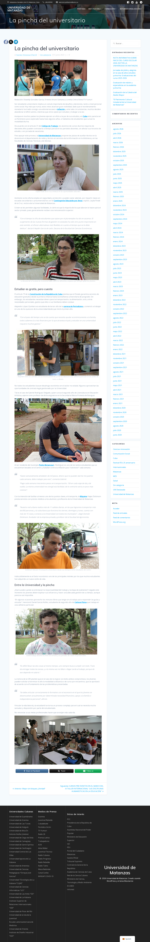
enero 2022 (117, 349)
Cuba (115, 458)
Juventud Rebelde (45, 820)
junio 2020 (117, 435)
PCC (68, 819)
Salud (115, 481)
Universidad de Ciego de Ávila (21, 837)
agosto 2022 (118, 318)
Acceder (116, 508)
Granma (41, 816)
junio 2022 (117, 327)
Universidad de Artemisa (19, 866)
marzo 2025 (118, 192)
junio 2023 (117, 273)
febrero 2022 (118, 345)
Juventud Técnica (45, 852)
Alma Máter (43, 848)
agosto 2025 (118, 169)
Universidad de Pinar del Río (20, 911)
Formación (110, 9)
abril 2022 (117, 336)
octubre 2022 (118, 309)
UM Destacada (119, 489)
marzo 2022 (118, 340)
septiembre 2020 (120, 421)
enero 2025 (117, 201)
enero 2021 (117, 403)
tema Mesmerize (126, 881)
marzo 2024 (118, 232)
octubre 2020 (118, 417)
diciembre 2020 (119, 408)
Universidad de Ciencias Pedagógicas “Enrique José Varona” (20, 872)
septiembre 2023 (120, 259)
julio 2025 (117, 174)
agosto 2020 (118, 426)
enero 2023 (117, 295)
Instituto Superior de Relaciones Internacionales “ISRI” (20, 904)
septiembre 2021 (120, 367)
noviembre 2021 (119, 358)
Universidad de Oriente (18, 929)
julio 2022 (117, 322)
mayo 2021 (117, 385)
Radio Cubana (44, 855)
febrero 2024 (118, 237)
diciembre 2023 (119, 246)
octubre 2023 (118, 255)
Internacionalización (130, 9)
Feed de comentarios (121, 517)
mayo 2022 (117, 331)
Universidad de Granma (18, 820)
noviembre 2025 (119, 156)
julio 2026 (117, 133)
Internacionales (119, 467)
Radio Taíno (43, 866)
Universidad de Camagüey (20, 841)
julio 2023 (117, 268)
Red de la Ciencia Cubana (77, 875)
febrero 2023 (118, 291)
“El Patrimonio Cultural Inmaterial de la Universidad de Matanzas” (124, 102)
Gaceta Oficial (72, 858)
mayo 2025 (117, 183)
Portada (81, 9)
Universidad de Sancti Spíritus (21, 844)
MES (115, 476)
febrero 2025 (118, 196)
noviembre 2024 (119, 210)
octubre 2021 (118, 363)
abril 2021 (117, 390)
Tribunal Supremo (74, 861)
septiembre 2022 (120, 313)
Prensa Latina (44, 837)
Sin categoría (45, 55)
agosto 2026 (118, 129)
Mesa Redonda (44, 869)
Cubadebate (43, 823)
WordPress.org (119, 522)
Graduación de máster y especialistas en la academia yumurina (124, 85)
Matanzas (117, 472)
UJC (68, 844)
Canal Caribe (43, 873)
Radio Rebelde (44, 862)
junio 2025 (117, 178)
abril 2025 (117, 187)
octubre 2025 (118, 160)
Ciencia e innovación (121, 449)
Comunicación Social (121, 454)
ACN (40, 844)
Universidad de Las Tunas (19, 823)
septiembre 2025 (120, 165)
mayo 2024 (117, 223)
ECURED (70, 886)
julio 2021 (117, 376)
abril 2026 (117, 138)
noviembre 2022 (119, 304)
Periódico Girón (44, 827)
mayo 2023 (117, 277)
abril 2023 (117, 282)
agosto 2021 (118, 372)
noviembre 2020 (119, 412)
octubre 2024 (118, 214)
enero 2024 (117, 241)
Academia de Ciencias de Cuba (79, 872)
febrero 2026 (118, 147)
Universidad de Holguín (18, 827)
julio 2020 (117, 430)
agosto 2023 (118, 264)
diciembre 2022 (119, 300)
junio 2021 (117, 381)
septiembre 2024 (120, 219)
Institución (94, 9)
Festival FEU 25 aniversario (124, 463)
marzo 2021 (118, 394)
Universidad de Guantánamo (21, 816)
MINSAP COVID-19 (45, 876)
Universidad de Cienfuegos (20, 848)
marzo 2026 (118, 142)
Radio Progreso (44, 859)
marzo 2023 (118, 286)
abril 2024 (117, 228)
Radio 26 (41, 834)
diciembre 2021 (119, 354)
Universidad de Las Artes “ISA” (21, 894)
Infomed (70, 889)
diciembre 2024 (119, 205)
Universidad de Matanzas (18, 9)
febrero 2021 (118, 399)
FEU (68, 847)
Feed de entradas (120, 513)
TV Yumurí (42, 830)
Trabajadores (43, 841)
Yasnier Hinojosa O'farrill (26, 55)
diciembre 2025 (119, 151)
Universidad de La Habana (20, 897)
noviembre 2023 (119, 250)
